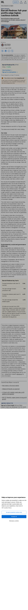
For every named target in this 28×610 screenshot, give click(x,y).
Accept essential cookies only (14, 512)
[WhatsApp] (9, 51)
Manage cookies (14, 520)
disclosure (19, 374)
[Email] (5, 51)
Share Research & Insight (7, 5)
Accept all (14, 516)
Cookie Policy (8, 507)
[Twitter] (12, 51)
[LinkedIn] (2, 51)
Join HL (16, 2)
